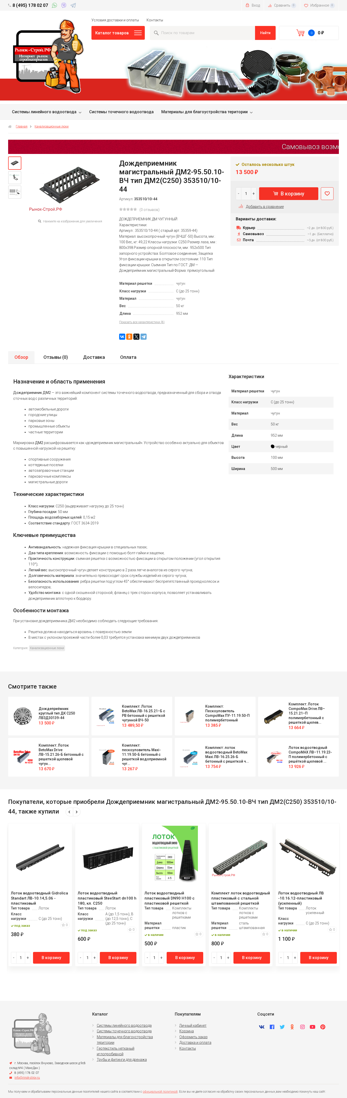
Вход (255, 5)
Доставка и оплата (195, 1042)
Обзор (21, 357)
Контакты (155, 20)
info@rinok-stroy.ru (27, 1077)
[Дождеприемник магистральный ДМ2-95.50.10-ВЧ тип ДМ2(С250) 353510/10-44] (15, 163)
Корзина (186, 1031)
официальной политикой (160, 1091)
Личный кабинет (193, 1025)
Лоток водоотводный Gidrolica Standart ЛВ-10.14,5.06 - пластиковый (39, 898)
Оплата (128, 357)
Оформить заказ (193, 1037)
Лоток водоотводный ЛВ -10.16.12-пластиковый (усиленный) (301, 898)
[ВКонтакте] (122, 337)
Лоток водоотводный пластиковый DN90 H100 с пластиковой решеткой (170, 898)
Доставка (94, 357)
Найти (265, 33)
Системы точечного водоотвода (121, 111)
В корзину (291, 194)
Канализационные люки (52, 126)
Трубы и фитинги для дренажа (122, 1060)
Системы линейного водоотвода (44, 111)
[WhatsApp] (55, 6)
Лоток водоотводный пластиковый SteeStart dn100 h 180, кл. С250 (107, 898)
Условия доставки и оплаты (115, 20)
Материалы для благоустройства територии (204, 111)
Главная (21, 126)
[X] (136, 337)
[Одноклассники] (129, 337)
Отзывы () (55, 357)
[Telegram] (73, 6)
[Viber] (64, 6)
